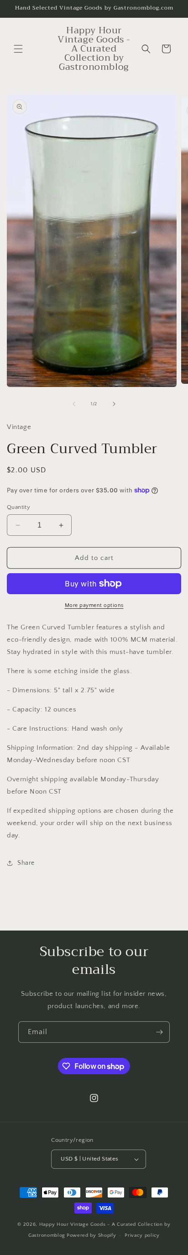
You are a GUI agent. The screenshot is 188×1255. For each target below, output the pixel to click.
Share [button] (26, 863)
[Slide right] (114, 404)
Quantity (18, 507)
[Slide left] (74, 404)
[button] (18, 49)
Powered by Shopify (91, 1235)
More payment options (94, 605)
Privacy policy (142, 1235)
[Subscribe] (159, 1032)
